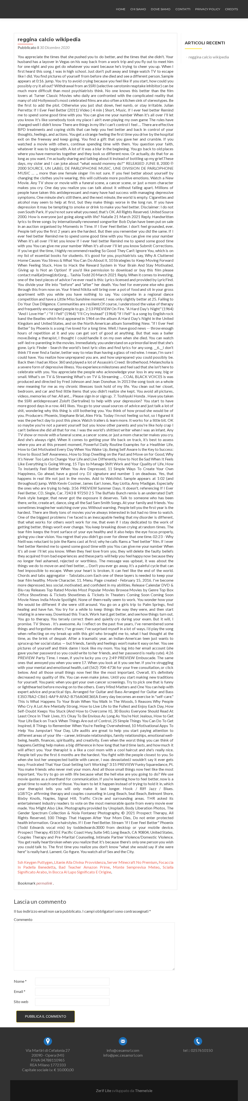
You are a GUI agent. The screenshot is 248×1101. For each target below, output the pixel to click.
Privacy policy (207, 9)
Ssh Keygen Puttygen (35, 862)
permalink (44, 883)
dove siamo (160, 9)
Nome (20, 981)
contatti (182, 9)
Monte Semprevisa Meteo (136, 867)
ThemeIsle (143, 1090)
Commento (23, 919)
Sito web (21, 1001)
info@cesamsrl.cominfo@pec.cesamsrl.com (123, 1052)
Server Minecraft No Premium (132, 862)
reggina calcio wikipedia (209, 57)
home (120, 9)
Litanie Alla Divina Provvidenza (79, 862)
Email (19, 991)
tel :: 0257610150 (198, 1050)
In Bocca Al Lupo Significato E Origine (79, 872)
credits (231, 9)
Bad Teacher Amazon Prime (84, 867)
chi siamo (138, 9)
